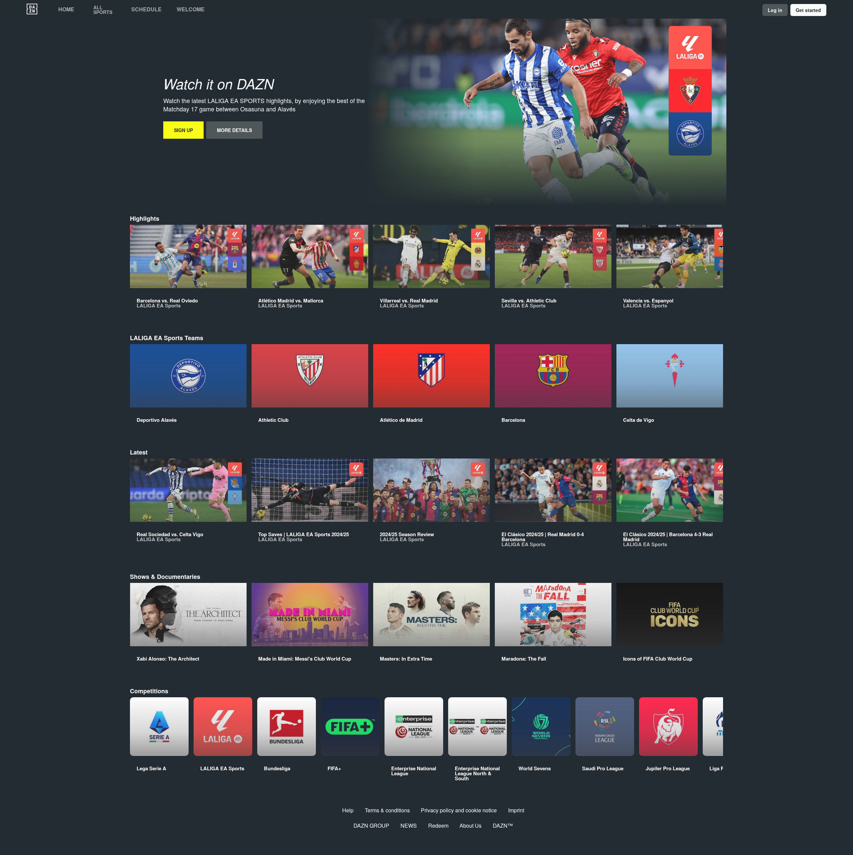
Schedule (146, 9)
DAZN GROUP (371, 825)
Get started (808, 10)
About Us (470, 825)
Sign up (183, 130)
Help (348, 810)
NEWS (409, 825)
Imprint (516, 810)
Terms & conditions (387, 810)
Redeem (438, 825)
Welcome (191, 9)
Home (66, 9)
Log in (775, 10)
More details (234, 130)
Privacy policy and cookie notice (459, 810)
